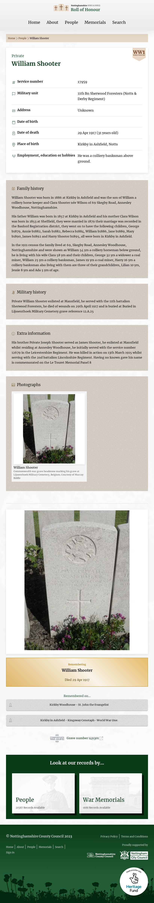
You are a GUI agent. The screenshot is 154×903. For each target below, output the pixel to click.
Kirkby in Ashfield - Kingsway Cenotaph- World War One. (79, 720)
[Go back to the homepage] (77, 8)
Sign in (10, 852)
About (52, 22)
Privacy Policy (109, 836)
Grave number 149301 (83, 738)
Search (119, 22)
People (71, 22)
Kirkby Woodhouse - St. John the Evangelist (79, 704)
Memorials (95, 22)
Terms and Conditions (134, 836)
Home (34, 22)
